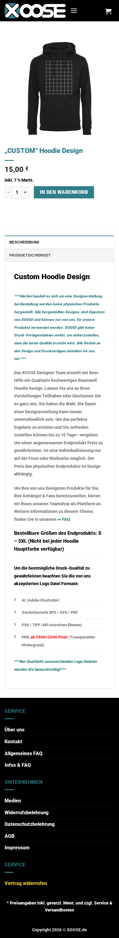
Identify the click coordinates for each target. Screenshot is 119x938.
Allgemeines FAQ (23, 753)
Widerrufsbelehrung (27, 812)
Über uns (14, 730)
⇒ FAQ (63, 519)
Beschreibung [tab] (24, 242)
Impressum (17, 848)
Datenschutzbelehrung (30, 824)
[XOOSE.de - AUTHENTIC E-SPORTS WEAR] (35, 10)
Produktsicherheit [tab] (30, 255)
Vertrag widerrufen (26, 883)
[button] (74, 10)
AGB (9, 836)
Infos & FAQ (18, 765)
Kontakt (13, 741)
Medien (13, 801)
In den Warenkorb (64, 192)
